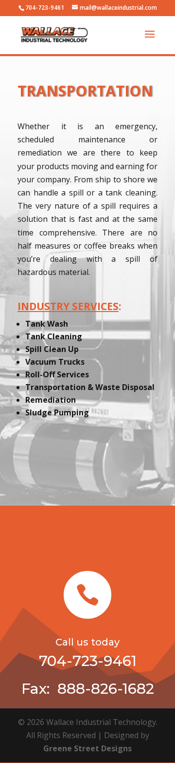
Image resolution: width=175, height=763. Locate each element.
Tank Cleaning (53, 336)
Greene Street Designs (87, 748)
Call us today (87, 642)
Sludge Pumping (57, 412)
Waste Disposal (125, 387)
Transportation (55, 387)
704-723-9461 (44, 7)
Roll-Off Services (57, 374)
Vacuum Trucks (55, 361)
